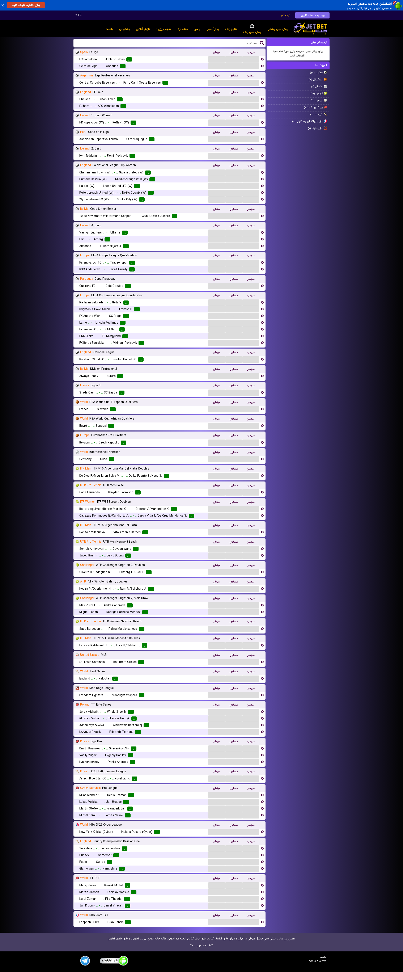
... (216, 59)
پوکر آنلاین (213, 29)
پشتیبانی (124, 29)
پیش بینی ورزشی (277, 29)
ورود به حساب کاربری (312, 15)
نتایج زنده (231, 29)
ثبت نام (285, 15)
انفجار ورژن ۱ (163, 29)
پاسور (197, 29)
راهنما (109, 29)
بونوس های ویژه (317, 960)
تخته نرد (183, 29)
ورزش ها (320, 65)
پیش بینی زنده (252, 32)
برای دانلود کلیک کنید (26, 5)
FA (79, 15)
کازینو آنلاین (143, 29)
